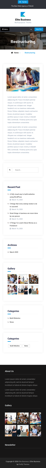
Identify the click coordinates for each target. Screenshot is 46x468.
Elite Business (23, 19)
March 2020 (14, 252)
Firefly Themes (24, 464)
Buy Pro (39, 29)
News (12, 322)
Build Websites (15, 318)
